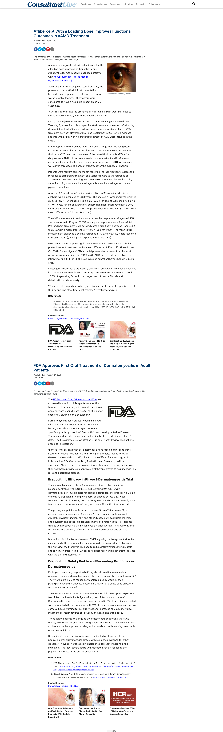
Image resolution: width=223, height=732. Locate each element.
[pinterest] (48, 49)
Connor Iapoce (40, 43)
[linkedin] (44, 49)
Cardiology (86, 4)
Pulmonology (155, 4)
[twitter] (40, 49)
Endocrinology (100, 4)
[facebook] (36, 49)
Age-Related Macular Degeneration (73, 318)
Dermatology (116, 4)
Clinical (51, 318)
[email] (52, 49)
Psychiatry (141, 4)
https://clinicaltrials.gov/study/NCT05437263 (112, 677)
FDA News (74, 686)
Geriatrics (128, 4)
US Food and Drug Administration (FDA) (75, 399)
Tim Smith (38, 378)
